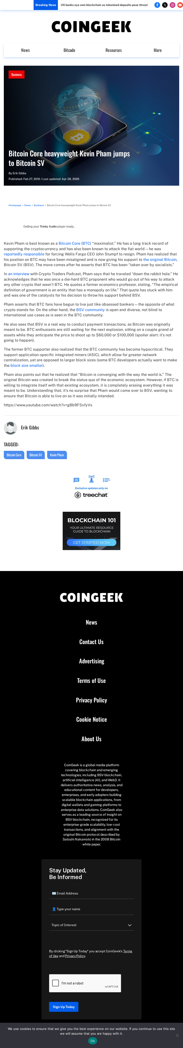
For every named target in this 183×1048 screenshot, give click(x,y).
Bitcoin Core (14, 454)
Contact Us (91, 642)
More (158, 50)
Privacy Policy (91, 700)
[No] (177, 1035)
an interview (18, 274)
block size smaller (26, 365)
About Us (91, 739)
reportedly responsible (24, 254)
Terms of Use (91, 680)
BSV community (90, 310)
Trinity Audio (48, 226)
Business (16, 74)
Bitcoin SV (36, 454)
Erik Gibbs (19, 173)
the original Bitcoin (160, 259)
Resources (114, 50)
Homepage (15, 205)
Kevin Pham (57, 454)
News (25, 50)
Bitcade (69, 50)
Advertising (91, 661)
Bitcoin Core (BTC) (75, 243)
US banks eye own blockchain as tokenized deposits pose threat (104, 5)
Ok (93, 1041)
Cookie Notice (91, 719)
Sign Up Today (64, 1007)
